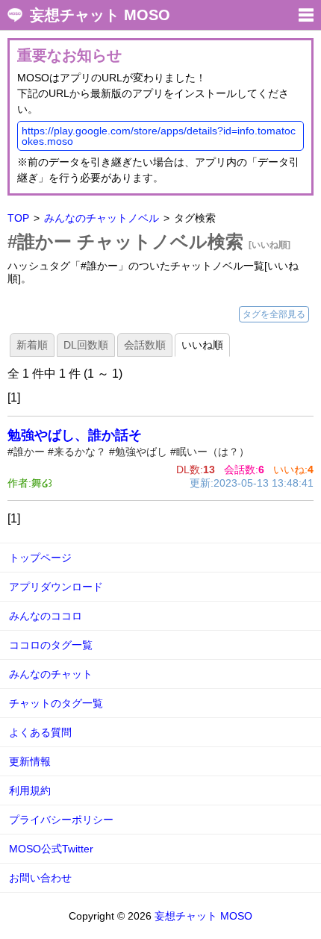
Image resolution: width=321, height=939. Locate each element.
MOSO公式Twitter (51, 849)
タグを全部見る (274, 314)
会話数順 (145, 345)
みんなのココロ (45, 616)
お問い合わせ (40, 878)
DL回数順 (85, 345)
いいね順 (202, 345)
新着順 (32, 345)
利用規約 (30, 790)
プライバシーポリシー (61, 820)
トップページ (40, 558)
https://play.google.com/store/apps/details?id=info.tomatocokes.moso (159, 136)
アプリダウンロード (56, 587)
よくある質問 (40, 732)
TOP (18, 218)
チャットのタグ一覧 (56, 703)
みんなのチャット (51, 674)
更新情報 (30, 761)
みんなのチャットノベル (101, 218)
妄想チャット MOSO (100, 14)
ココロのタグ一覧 (51, 645)
